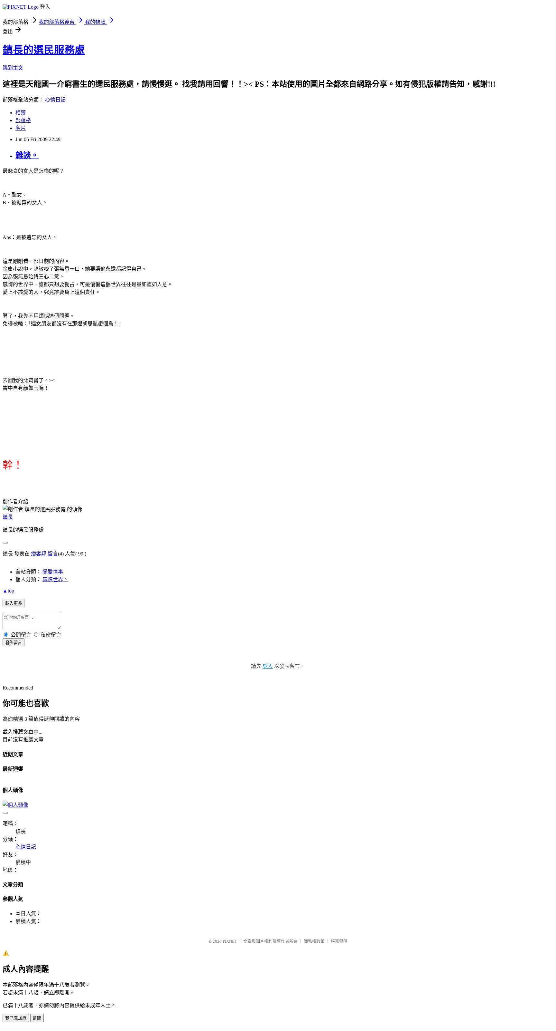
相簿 (20, 112)
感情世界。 (55, 579)
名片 (20, 128)
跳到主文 (13, 68)
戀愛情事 (52, 571)
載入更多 (13, 603)
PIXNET (230, 941)
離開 (37, 1018)
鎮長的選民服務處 (44, 50)
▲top (8, 590)
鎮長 (8, 517)
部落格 (23, 120)
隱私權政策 (314, 941)
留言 (53, 553)
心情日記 (55, 99)
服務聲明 (339, 941)
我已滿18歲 (15, 1018)
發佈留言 (13, 642)
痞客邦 (38, 553)
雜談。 (27, 155)
